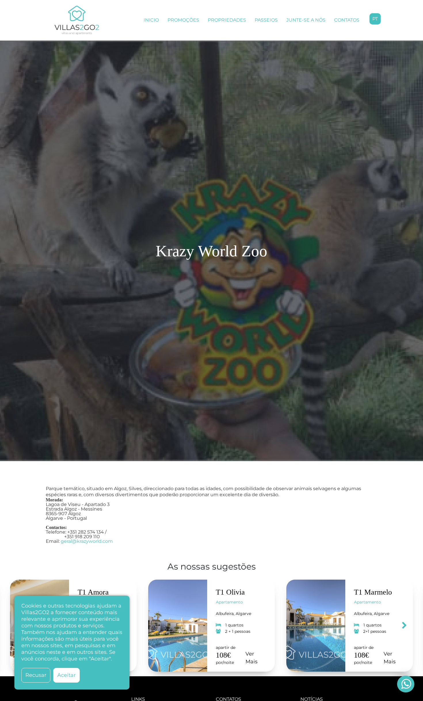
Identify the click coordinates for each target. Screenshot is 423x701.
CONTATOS (346, 20)
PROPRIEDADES (227, 20)
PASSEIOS (266, 20)
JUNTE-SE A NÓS (305, 20)
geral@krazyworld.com (87, 541)
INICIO (151, 20)
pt (375, 19)
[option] (211, 626)
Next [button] (404, 625)
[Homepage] (76, 20)
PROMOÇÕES (183, 20)
